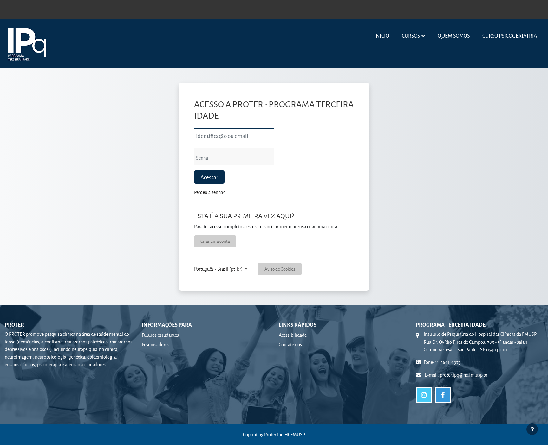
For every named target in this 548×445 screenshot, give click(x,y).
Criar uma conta (215, 241)
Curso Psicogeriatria (509, 35)
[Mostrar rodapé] (532, 429)
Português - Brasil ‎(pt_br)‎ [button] (219, 269)
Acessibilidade (293, 335)
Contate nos (290, 344)
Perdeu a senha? (209, 192)
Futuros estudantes (160, 335)
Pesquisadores (155, 344)
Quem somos (454, 35)
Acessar (209, 177)
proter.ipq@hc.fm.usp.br (463, 375)
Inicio (381, 35)
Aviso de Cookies (279, 269)
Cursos (411, 35)
